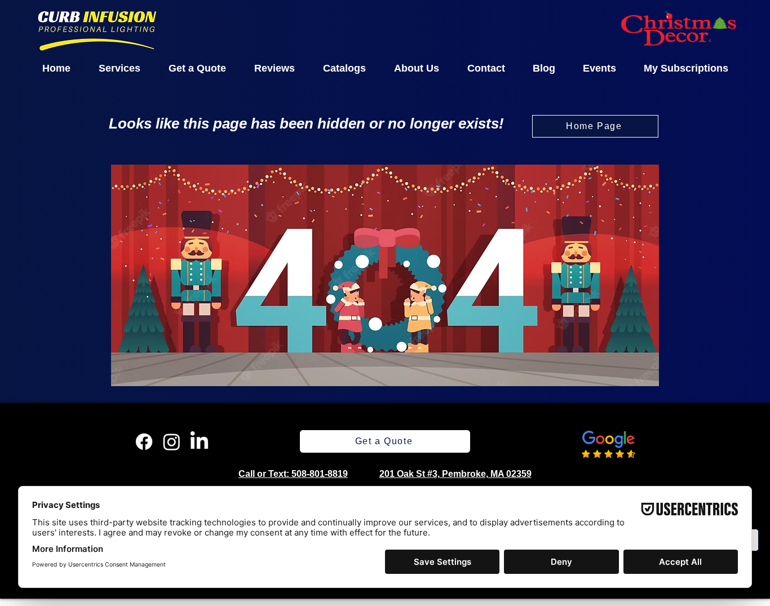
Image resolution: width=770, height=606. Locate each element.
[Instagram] (172, 442)
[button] (119, 68)
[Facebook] (144, 442)
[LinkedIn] (199, 442)
